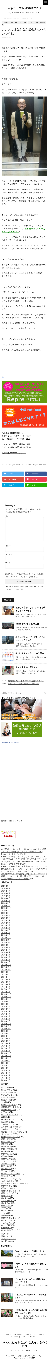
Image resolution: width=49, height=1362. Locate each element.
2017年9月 (5, 972)
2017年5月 (5, 982)
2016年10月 (6, 999)
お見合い (5, 1112)
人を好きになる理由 (9, 1129)
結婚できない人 (8, 1193)
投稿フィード (7, 1236)
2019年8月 (5, 918)
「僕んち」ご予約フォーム (13, 1334)
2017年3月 (5, 987)
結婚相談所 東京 (8, 1107)
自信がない (6, 1228)
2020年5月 (5, 896)
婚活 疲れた (7, 1142)
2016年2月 (5, 1019)
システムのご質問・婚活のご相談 (16, 444)
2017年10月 (6, 970)
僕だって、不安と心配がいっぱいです (23, 684)
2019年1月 (5, 935)
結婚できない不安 (8, 1218)
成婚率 (4, 1117)
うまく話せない (8, 1181)
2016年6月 (5, 1009)
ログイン (5, 1234)
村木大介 (5, 1088)
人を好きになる (8, 1124)
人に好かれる (7, 1201)
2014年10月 (6, 1058)
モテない (5, 1210)
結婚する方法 (7, 1159)
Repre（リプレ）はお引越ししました (17, 857)
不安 (3, 1213)
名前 (8, 546)
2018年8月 (5, 947)
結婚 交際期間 (8, 1149)
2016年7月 (5, 1006)
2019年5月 (5, 925)
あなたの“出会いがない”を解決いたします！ (24, 1350)
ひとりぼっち (7, 1220)
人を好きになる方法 (9, 1127)
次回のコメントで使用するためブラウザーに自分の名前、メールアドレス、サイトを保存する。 (24, 575)
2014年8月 (5, 1063)
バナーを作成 (15, 742)
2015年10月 (6, 1029)
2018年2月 (5, 960)
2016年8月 (5, 1004)
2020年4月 (5, 898)
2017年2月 (5, 989)
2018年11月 (6, 940)
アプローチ (6, 1171)
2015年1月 (5, 1051)
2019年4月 (5, 928)
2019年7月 (5, 920)
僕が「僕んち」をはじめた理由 (29, 653)
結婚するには (7, 1154)
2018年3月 (5, 957)
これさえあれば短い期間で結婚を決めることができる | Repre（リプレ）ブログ (24, 861)
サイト (7, 563)
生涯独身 (5, 1215)
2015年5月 (5, 1041)
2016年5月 (5, 1011)
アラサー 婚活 (8, 1164)
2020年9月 (5, 886)
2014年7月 (5, 1066)
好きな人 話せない (9, 1179)
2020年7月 (5, 891)
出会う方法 (6, 1097)
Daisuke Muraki (5, 742)
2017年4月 (5, 984)
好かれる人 (6, 1203)
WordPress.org (7, 1241)
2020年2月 (5, 903)
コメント (9, 516)
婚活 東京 (6, 1139)
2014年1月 (5, 1080)
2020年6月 (5, 893)
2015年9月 (5, 1031)
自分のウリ (6, 1206)
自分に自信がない (8, 1230)
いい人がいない (9, 465)
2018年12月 (6, 938)
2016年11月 (6, 997)
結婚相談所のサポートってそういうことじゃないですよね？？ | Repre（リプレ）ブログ (24, 868)
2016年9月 (5, 1002)
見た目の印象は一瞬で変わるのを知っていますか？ (23, 874)
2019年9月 (5, 915)
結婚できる (6, 1196)
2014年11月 (6, 1056)
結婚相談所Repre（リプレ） (14, 453)
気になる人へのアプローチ (12, 1183)
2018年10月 (6, 943)
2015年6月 (5, 1038)
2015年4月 (5, 1043)
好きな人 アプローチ (10, 1174)
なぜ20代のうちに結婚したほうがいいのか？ (20, 849)
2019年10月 (6, 913)
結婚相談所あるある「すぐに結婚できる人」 (26, 681)
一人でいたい (7, 1223)
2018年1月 (5, 962)
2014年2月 (5, 1078)
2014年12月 (6, 1053)
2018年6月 (5, 952)
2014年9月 (5, 1061)
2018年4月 (5, 955)
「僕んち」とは (30, 1334)
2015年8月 (5, 1034)
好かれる (5, 1198)
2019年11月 (6, 911)
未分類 (4, 1102)
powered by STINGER (28, 1358)
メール (8, 554)
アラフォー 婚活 (8, 1161)
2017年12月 (6, 965)
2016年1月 (5, 1021)
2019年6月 (5, 923)
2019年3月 (5, 930)
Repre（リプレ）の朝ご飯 (27, 624)
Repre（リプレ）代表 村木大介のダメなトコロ (22, 866)
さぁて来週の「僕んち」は (27, 667)
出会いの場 (42, 465)
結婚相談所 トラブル (10, 1119)
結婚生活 (5, 1156)
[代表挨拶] (21, 736)
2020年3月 (5, 901)
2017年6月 (5, 979)
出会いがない (33, 465)
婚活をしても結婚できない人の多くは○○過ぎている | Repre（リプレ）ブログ (23, 851)
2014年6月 (5, 1068)
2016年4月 (5, 1014)
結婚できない (7, 1186)
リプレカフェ (7, 1134)
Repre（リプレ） (21, 465)
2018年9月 (5, 945)
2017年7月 (5, 977)
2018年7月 (5, 950)
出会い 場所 (7, 1100)
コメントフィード (8, 1239)
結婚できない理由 (8, 1191)
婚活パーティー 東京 (10, 1137)
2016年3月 (5, 1016)
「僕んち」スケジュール (29, 1337)
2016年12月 (6, 994)
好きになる (6, 1122)
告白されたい (7, 1176)
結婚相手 (5, 1151)
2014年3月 (5, 1075)
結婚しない (6, 1188)
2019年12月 (6, 908)
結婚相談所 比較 (8, 1110)
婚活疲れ (5, 1144)
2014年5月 (5, 1070)
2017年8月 (5, 975)
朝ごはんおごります (9, 1115)
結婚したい (6, 1147)
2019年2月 (5, 933)
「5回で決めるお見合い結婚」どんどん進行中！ (21, 859)
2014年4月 (5, 1073)
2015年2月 (5, 1048)
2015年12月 (6, 1024)
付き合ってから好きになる (12, 1132)
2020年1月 (5, 906)
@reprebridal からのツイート (13, 821)
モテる (4, 1208)
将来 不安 (6, 1225)
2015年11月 (6, 1026)
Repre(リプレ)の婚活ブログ (24, 8)
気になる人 (6, 1169)
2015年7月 (5, 1036)
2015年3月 (5, 1046)
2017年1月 (5, 992)
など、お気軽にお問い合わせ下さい (17, 447)
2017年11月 (6, 967)
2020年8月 (5, 888)
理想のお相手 (7, 1166)
